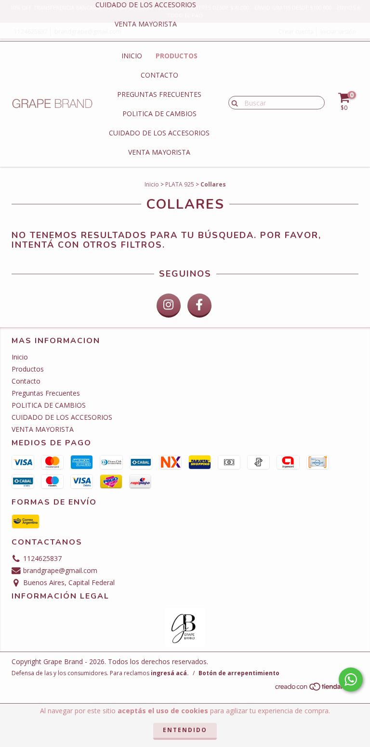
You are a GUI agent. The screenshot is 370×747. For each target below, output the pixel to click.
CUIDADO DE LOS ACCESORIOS (159, 132)
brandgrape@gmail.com (60, 570)
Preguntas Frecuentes (159, 94)
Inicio (131, 55)
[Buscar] (232, 102)
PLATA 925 (179, 184)
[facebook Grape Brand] (199, 305)
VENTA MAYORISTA (146, 23)
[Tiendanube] (316, 689)
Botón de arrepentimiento (238, 673)
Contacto (159, 75)
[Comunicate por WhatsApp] (351, 679)
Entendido (185, 730)
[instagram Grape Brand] (169, 305)
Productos (177, 55)
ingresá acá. (170, 673)
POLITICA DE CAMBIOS (159, 113)
